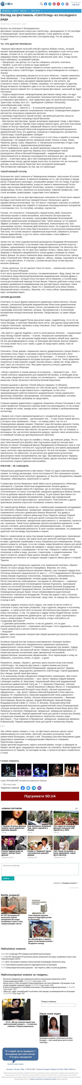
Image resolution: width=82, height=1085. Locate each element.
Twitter (66, 1069)
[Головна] (7, 3)
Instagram (46, 1069)
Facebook (39, 1069)
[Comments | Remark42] (40, 876)
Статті (15, 11)
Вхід (22, 1069)
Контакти (10, 1069)
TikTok (71, 1069)
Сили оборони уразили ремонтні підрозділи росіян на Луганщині (31, 965)
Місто (22, 11)
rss (74, 1069)
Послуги (17, 1069)
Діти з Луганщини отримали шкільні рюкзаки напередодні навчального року (35, 962)
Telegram (54, 1069)
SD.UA (29, 1069)
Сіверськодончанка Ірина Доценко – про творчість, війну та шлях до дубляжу (36, 968)
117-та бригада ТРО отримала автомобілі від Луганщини (28, 954)
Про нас (35, 11)
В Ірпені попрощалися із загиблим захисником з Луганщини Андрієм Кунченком (34, 987)
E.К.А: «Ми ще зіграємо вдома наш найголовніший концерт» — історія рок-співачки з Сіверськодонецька (20, 1024)
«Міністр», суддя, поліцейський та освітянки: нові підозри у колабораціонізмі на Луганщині (39, 991)
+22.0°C (76, 4)
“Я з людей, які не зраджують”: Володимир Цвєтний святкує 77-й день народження (20, 1054)
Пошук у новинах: (48, 1001)
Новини (6, 11)
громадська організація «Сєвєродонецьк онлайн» (42, 1079)
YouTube (60, 1069)
